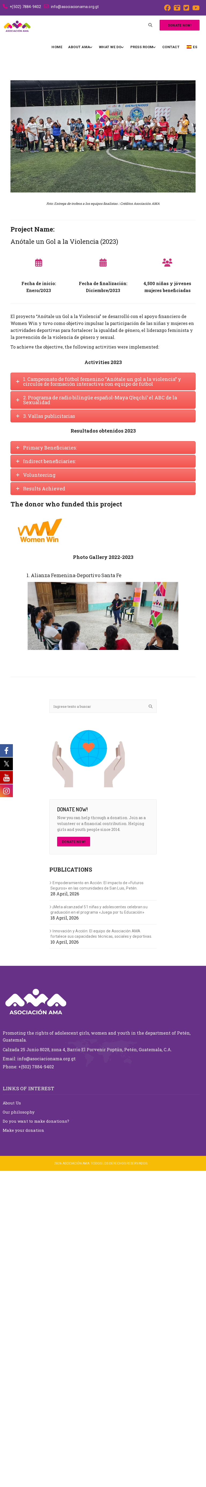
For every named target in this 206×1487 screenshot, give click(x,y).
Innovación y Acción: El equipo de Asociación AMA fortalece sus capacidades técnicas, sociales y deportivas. (101, 1250)
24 (173, 655)
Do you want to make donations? (36, 1437)
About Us (12, 1419)
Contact (171, 47)
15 (118, 655)
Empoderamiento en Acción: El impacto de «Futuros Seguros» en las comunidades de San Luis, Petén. (97, 1202)
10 (87, 655)
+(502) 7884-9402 (25, 7)
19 (143, 655)
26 (106, 661)
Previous (35, 616)
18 (136, 655)
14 (112, 655)
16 (124, 655)
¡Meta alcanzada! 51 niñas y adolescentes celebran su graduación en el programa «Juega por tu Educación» (99, 1226)
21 (155, 655)
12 (99, 655)
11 (93, 655)
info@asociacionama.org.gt (75, 7)
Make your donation (23, 1446)
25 (99, 661)
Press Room (141, 47)
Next (170, 616)
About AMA (79, 47)
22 (161, 655)
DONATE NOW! (73, 1158)
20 (149, 655)
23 (167, 655)
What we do (110, 47)
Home (57, 47)
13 (106, 655)
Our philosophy (19, 1428)
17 (130, 655)
